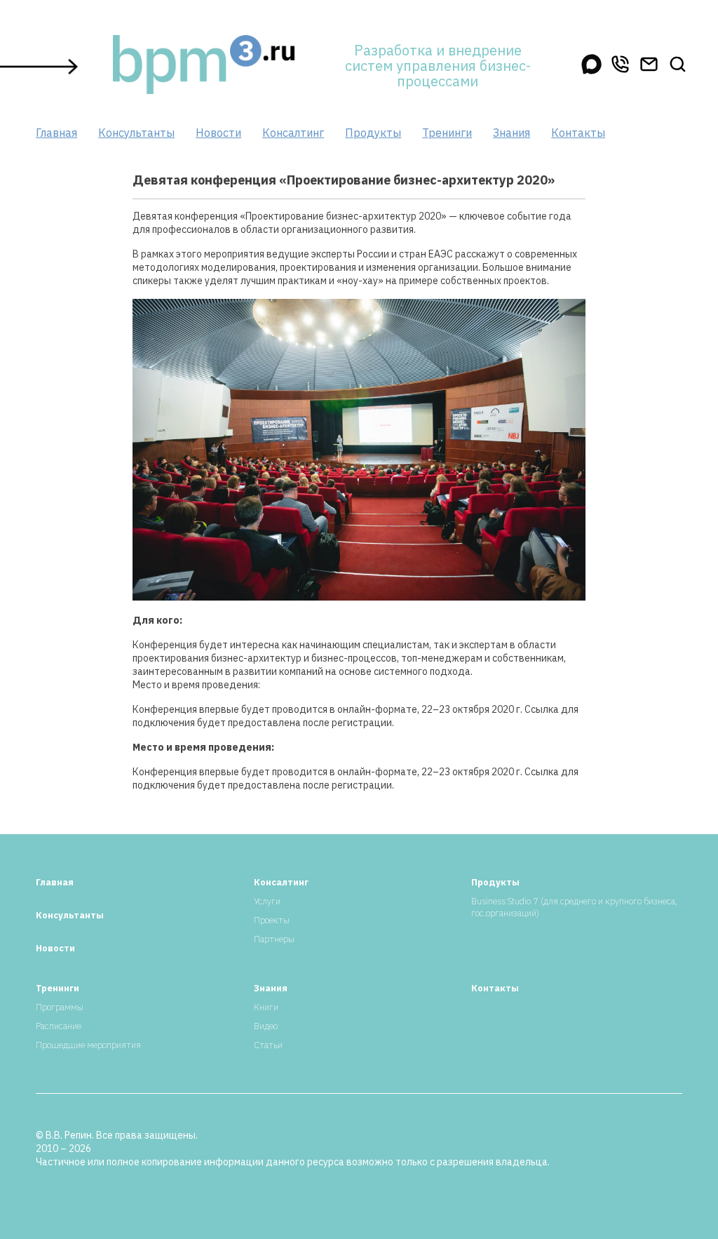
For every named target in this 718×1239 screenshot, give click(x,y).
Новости (218, 133)
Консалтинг (293, 133)
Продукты (373, 133)
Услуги (267, 901)
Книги (266, 1007)
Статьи (268, 1045)
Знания (511, 133)
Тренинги (447, 133)
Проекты (272, 920)
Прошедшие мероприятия (88, 1045)
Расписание (58, 1026)
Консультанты (136, 133)
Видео (266, 1026)
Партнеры (274, 939)
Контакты (578, 133)
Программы (59, 1007)
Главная (56, 133)
